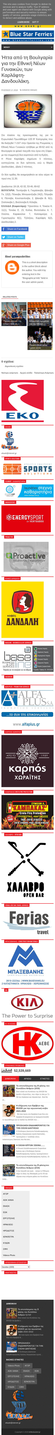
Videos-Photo (9, 1255)
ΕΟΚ (5, 1212)
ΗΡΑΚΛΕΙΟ (8, 1224)
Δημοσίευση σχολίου (14, 366)
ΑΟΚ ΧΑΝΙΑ (8, 1200)
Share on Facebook (17, 229)
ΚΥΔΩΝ (6, 1243)
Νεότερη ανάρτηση (9, 373)
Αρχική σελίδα (26, 373)
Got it (35, 22)
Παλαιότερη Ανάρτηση (44, 373)
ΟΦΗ (5, 1249)
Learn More (23, 22)
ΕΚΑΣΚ (6, 1206)
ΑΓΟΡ (5, 1194)
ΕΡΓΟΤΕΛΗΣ (9, 1218)
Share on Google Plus (18, 245)
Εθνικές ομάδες (29, 90)
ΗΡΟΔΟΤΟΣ (8, 1231)
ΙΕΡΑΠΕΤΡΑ (8, 1237)
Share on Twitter (15, 237)
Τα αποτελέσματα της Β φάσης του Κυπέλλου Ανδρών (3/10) (28, 1312)
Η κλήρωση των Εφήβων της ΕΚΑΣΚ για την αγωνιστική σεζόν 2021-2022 (30, 1329)
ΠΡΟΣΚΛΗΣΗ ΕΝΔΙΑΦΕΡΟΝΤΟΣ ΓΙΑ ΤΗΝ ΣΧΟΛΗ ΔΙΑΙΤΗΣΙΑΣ (30, 1346)
